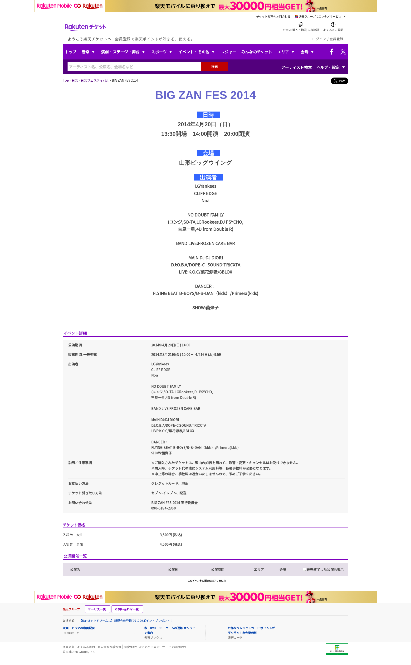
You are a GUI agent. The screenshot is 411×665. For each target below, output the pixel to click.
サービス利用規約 (174, 647)
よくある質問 (86, 647)
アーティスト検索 (296, 67)
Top (66, 80)
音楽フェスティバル (95, 80)
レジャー (228, 51)
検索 (214, 66)
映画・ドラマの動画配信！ (80, 628)
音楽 (85, 51)
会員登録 (336, 38)
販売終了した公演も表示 (325, 569)
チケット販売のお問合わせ (273, 16)
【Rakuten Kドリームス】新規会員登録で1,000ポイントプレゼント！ (126, 620)
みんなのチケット (256, 51)
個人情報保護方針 (109, 647)
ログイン (319, 38)
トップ (71, 51)
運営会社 (68, 647)
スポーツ (159, 51)
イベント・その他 (193, 51)
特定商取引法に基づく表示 (142, 647)
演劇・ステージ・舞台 (120, 51)
